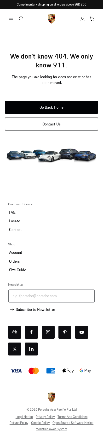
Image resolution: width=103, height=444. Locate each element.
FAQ (12, 212)
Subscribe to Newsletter (35, 309)
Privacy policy (45, 416)
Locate (14, 221)
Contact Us (51, 124)
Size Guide (17, 270)
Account (15, 252)
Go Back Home (51, 107)
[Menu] (11, 18)
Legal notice (24, 416)
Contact (15, 229)
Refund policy (19, 422)
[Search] (20, 18)
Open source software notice (72, 422)
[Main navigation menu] (11, 18)
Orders (14, 261)
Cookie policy (40, 422)
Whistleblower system (51, 429)
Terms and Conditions (72, 416)
